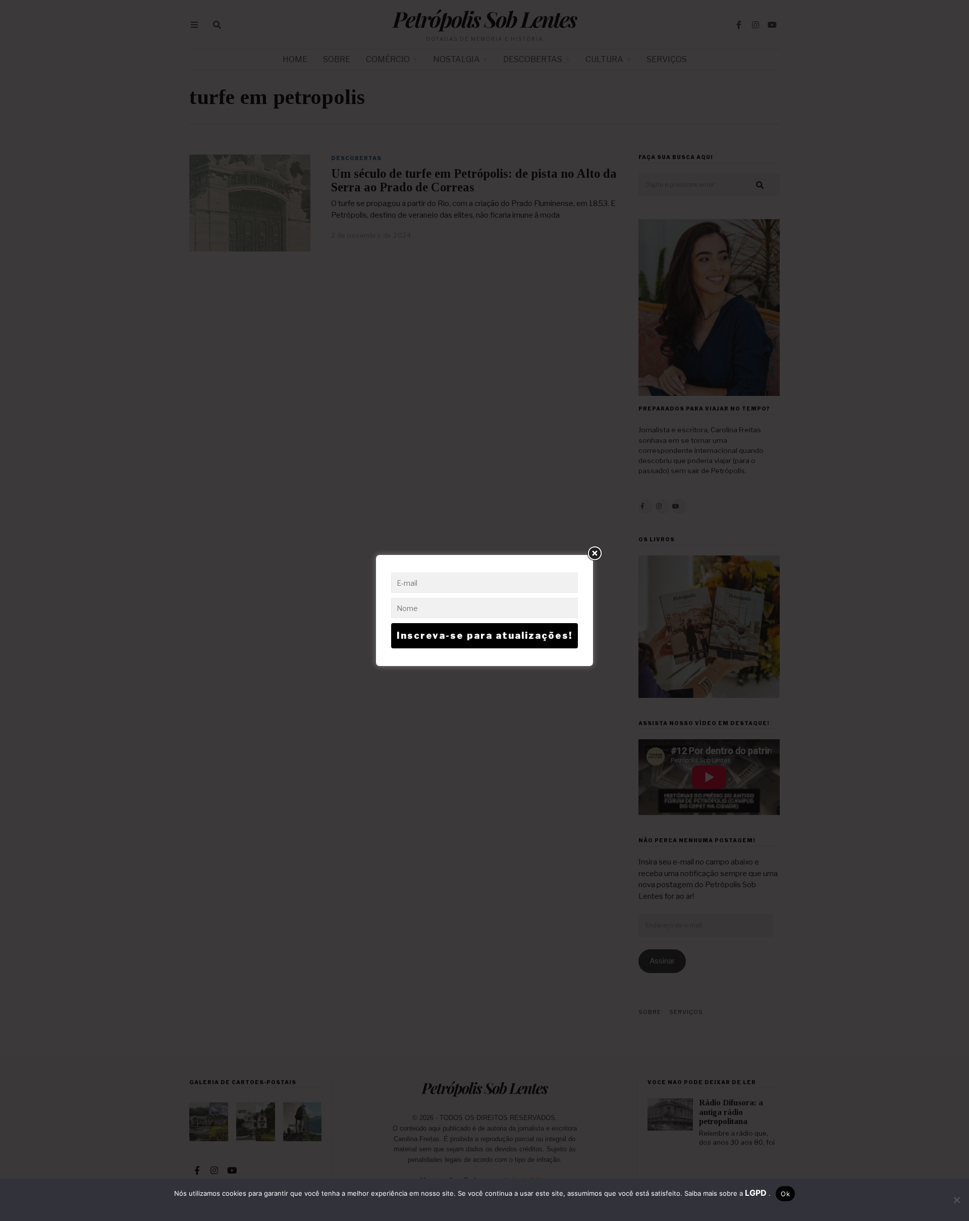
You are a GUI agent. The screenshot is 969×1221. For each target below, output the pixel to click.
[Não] (956, 1200)
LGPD (757, 1193)
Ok (785, 1194)
